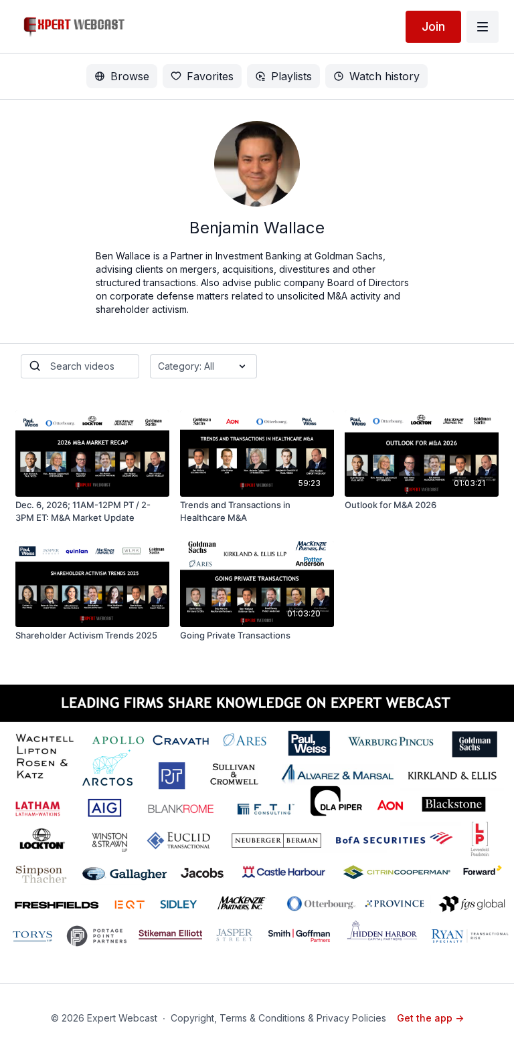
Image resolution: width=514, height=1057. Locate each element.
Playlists (291, 76)
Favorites (210, 76)
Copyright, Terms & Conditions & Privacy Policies (278, 1018)
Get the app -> (430, 1018)
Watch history (384, 76)
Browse (129, 76)
